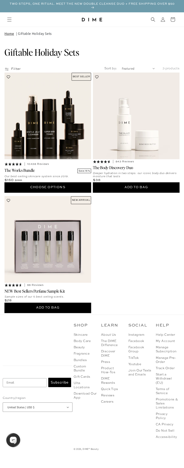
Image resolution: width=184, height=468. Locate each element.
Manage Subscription (166, 349)
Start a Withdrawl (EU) (164, 378)
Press (105, 362)
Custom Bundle (80, 368)
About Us (108, 334)
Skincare (81, 334)
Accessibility (166, 437)
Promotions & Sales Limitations (167, 403)
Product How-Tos (108, 370)
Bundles (80, 360)
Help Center (165, 334)
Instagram (136, 334)
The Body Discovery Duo (113, 167)
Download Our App (85, 395)
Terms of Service (162, 391)
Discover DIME (108, 353)
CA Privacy (165, 424)
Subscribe (60, 382)
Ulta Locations (82, 385)
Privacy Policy (162, 416)
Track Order (165, 368)
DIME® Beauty (91, 448)
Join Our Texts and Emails (139, 372)
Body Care (82, 341)
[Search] (153, 19)
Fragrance (82, 353)
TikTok (133, 358)
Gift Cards (82, 376)
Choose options (47, 187)
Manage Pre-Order (166, 360)
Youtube (134, 364)
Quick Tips (109, 389)
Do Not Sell (165, 430)
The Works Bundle (19, 170)
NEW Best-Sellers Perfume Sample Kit (34, 290)
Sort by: (110, 68)
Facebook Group (136, 349)
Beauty (79, 347)
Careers (107, 401)
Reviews (107, 395)
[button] (9, 19)
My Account (165, 341)
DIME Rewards (108, 380)
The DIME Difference (109, 343)
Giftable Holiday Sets (35, 33)
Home (9, 33)
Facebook (136, 341)
